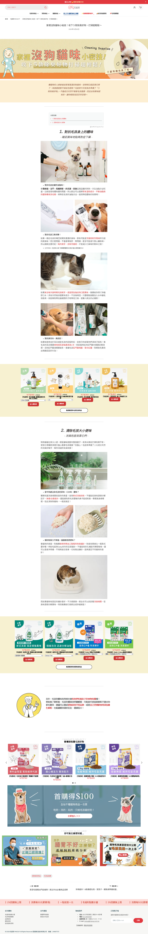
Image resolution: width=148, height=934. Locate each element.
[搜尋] (45, 7)
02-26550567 (87, 917)
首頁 (6, 19)
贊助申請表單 (88, 925)
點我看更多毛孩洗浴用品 (74, 410)
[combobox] (26, 7)
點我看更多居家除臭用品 (74, 667)
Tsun (102, 126)
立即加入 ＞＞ (74, 815)
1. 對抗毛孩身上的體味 (59, 119)
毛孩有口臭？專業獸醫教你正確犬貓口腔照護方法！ (68, 248)
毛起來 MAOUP (15, 931)
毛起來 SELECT (15, 19)
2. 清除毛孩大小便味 (58, 122)
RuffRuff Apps (95, 126)
